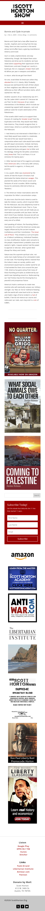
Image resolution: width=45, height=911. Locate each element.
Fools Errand (23, 866)
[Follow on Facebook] (22, 906)
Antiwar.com (23, 872)
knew (11, 154)
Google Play (23, 846)
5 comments (32, 35)
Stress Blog (22, 35)
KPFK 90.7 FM (23, 849)
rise (27, 149)
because (21, 102)
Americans (12, 164)
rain (35, 300)
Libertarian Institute (23, 869)
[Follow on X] (18, 906)
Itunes (23, 852)
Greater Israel (27, 119)
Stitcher (23, 854)
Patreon (23, 874)
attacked (7, 82)
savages (31, 178)
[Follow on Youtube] (27, 906)
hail (33, 295)
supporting (17, 64)
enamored (26, 173)
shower (28, 69)
